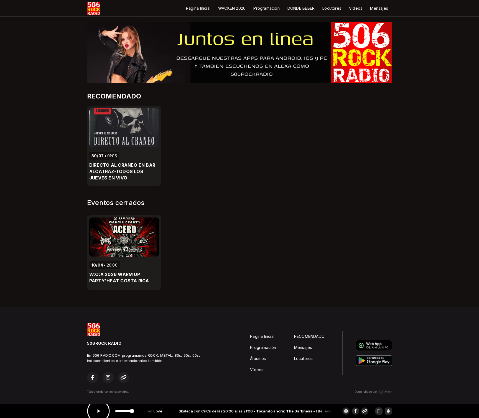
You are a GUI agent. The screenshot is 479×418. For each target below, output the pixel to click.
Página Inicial (198, 8)
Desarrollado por (366, 391)
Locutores (331, 8)
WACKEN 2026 (232, 8)
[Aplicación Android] (388, 411)
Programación (266, 8)
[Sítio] (364, 411)
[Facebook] (355, 411)
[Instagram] (346, 411)
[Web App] (379, 411)
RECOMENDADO (309, 336)
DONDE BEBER (301, 8)
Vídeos (355, 8)
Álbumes (258, 358)
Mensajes (379, 8)
